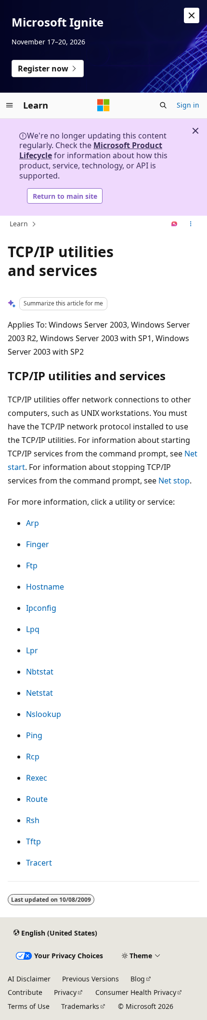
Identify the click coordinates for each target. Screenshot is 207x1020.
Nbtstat (39, 671)
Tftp (33, 841)
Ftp (32, 565)
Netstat (39, 693)
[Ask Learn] (174, 224)
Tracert (39, 862)
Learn (19, 223)
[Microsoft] (103, 105)
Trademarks (80, 1006)
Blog (137, 978)
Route (37, 799)
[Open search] (163, 105)
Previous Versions (90, 978)
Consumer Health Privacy (135, 992)
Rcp (32, 756)
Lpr (32, 650)
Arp (32, 523)
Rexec (36, 777)
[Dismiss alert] (191, 15)
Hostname (45, 586)
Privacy (65, 992)
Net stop (174, 480)
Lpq (32, 629)
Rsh (32, 820)
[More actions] (190, 224)
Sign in (188, 105)
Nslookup (43, 714)
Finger (37, 544)
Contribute (25, 992)
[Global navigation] (9, 105)
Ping (34, 735)
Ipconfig (41, 608)
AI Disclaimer (29, 978)
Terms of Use (29, 1006)
